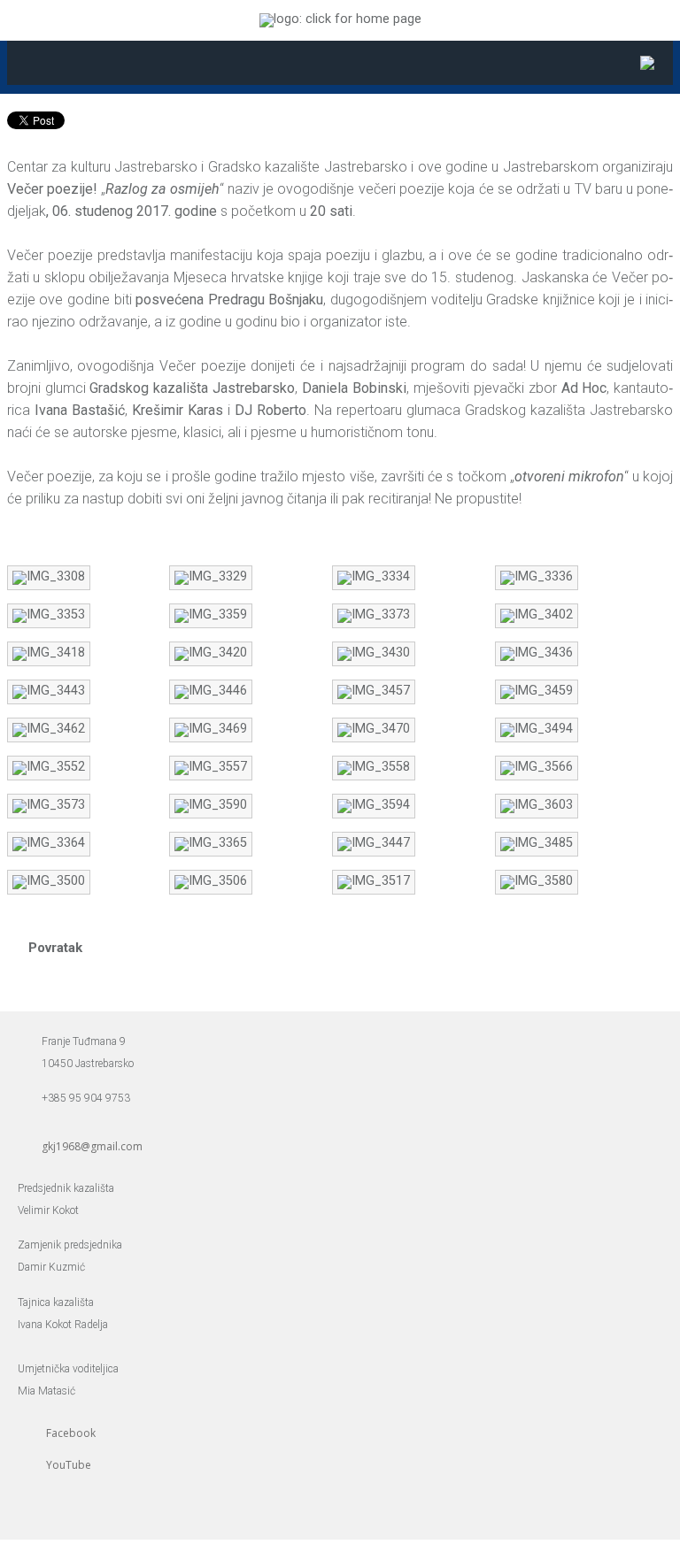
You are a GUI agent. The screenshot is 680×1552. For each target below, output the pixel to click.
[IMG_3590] (210, 804)
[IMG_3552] (48, 766)
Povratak (55, 948)
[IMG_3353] (48, 614)
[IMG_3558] (373, 766)
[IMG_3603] (536, 804)
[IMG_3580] (536, 880)
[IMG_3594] (373, 804)
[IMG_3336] (536, 576)
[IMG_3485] (536, 842)
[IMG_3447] (373, 842)
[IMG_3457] (373, 690)
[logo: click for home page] (340, 19)
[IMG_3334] (373, 576)
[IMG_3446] (210, 690)
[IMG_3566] (536, 766)
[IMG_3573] (48, 804)
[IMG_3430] (373, 652)
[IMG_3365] (210, 842)
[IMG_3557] (210, 766)
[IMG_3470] (373, 728)
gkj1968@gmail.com (92, 1146)
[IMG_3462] (48, 728)
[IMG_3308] (48, 576)
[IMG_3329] (210, 576)
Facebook (71, 1433)
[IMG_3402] (536, 614)
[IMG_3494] (536, 728)
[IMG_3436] (536, 652)
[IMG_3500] (48, 880)
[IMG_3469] (210, 728)
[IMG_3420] (210, 652)
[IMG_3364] (48, 842)
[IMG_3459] (536, 690)
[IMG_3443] (48, 690)
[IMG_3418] (48, 652)
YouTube (68, 1464)
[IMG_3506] (210, 880)
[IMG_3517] (373, 880)
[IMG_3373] (373, 614)
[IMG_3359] (210, 614)
